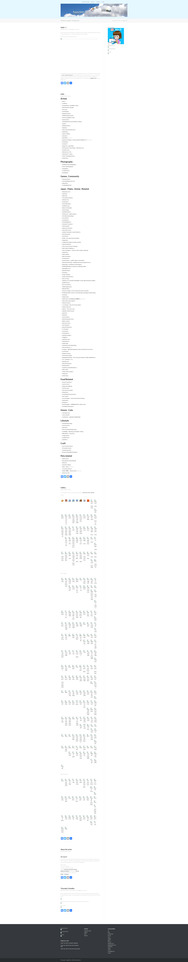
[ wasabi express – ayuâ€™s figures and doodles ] (73, 260)
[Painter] (81, 726)
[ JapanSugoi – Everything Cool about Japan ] (72, 264)
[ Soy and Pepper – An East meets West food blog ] (73, 398)
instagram (66, 874)
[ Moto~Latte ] (65, 369)
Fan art (109, 935)
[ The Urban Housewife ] (67, 390)
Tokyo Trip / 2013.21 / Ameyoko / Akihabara (69, 943)
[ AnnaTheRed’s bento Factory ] (69, 394)
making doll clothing (72, 869)
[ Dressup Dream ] (66, 179)
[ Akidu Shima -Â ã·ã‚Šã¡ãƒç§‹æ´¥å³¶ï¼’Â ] (71, 299)
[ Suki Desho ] (65, 236)
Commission (110, 934)
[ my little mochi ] (65, 437)
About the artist (66, 849)
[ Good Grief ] (65, 331)
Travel (109, 949)
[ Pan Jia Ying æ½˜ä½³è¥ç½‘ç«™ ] (79, 140)
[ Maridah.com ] (65, 361)
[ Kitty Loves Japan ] (66, 256)
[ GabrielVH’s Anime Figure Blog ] (69, 345)
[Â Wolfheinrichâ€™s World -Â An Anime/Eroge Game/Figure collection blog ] (79, 292)
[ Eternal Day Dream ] (66, 363)
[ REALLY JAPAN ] (65, 254)
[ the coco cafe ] (65, 278)
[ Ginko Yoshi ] (65, 458)
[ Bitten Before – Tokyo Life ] (68, 433)
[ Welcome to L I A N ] (66, 152)
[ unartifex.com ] (65, 150)
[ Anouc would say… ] (66, 347)
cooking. (77, 871)
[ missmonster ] (65, 119)
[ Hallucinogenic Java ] (67, 286)
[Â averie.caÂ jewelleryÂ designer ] (69, 452)
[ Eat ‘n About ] (65, 396)
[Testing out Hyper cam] (81, 588)
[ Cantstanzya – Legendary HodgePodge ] (71, 417)
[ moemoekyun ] (65, 333)
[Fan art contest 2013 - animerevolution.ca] (73, 501)
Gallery (63, 487)
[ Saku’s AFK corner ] (66, 230)
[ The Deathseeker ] (66, 203)
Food (109, 937)
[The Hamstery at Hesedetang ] (69, 460)
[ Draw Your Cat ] (65, 473)
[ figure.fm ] (64, 195)
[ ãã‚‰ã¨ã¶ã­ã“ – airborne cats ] (69, 470)
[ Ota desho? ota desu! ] (67, 224)
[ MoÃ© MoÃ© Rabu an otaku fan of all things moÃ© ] (74, 266)
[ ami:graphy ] (65, 168)
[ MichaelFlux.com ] (66, 268)
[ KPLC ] (63, 101)
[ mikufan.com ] (65, 199)
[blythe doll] (95, 669)
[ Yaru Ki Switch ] (65, 317)
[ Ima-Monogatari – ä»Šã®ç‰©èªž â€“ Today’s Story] (73, 404)
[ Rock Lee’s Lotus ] (66, 323)
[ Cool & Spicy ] (65, 351)
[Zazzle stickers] (84, 581)
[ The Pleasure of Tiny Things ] (68, 148)
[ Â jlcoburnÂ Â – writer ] (67, 154)
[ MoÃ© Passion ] (66, 282)
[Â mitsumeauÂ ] (65, 365)
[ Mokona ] (64, 462)
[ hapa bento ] (65, 400)
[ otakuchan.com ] (66, 339)
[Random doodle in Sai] (95, 581)
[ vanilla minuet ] (65, 435)
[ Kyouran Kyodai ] (66, 234)
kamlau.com (65, 940)
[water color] (81, 653)
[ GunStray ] (64, 272)
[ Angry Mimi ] (65, 240)
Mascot (85, 935)
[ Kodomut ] (64, 294)
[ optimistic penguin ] (66, 335)
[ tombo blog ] (65, 343)
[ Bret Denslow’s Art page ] (68, 107)
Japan (109, 940)
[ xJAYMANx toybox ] (66, 212)
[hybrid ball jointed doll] (77, 654)
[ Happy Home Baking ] (67, 386)
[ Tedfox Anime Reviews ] (67, 276)
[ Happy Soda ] (65, 296)
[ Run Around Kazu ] (66, 284)
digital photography (65, 871)
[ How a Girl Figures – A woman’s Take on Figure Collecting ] (75, 250)
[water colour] (95, 754)
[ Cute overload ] (65, 415)
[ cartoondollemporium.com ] (68, 181)
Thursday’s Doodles (67, 888)
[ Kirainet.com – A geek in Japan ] (69, 214)
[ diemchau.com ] (80, 148)
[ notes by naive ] (66, 425)
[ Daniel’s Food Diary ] (67, 382)
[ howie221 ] (64, 144)
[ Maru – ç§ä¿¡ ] (65, 466)
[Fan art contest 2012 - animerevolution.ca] (95, 511)
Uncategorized (72, 29)
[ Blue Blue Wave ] (66, 270)
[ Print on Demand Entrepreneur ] (69, 429)
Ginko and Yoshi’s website (88, 492)
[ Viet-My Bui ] (65, 142)
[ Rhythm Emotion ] (66, 125)
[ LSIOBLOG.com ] (66, 206)
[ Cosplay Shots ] (65, 170)
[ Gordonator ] (65, 201)
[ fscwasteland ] (65, 105)
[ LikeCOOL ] (64, 427)
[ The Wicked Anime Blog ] (67, 216)
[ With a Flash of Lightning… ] (68, 248)
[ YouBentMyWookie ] (67, 185)
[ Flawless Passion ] (66, 353)
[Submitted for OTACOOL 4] (77, 589)
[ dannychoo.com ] (66, 191)
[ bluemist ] (64, 315)
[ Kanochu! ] (64, 136)
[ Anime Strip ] (65, 375)
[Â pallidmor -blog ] (74, 105)
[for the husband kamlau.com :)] (84, 587)
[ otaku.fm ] (64, 193)
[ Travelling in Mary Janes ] (68, 406)
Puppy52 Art (68, 960)
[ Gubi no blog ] (65, 210)
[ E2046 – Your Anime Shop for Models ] (70, 238)
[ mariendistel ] (65, 111)
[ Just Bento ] (65, 402)
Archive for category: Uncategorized (70, 20)
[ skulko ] (64, 123)
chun (78, 29)
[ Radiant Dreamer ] (66, 113)
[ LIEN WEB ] (64, 138)
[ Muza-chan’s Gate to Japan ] (68, 301)
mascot (109, 942)
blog (109, 932)
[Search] (106, 2)
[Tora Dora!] (62, 501)
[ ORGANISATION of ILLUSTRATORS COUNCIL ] (72, 121)
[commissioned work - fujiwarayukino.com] (81, 501)
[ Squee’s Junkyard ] (66, 244)
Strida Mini (110, 946)
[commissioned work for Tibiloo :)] (88, 517)
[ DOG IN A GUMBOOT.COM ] (68, 117)
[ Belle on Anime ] (66, 321)
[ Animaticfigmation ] (66, 222)
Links (62, 94)
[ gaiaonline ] (65, 183)
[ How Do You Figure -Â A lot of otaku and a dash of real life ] (75, 290)
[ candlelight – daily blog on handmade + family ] (72, 431)
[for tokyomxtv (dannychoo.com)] (62, 531)
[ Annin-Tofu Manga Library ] (68, 156)
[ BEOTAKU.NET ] (65, 288)
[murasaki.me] (70, 516)
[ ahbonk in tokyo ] (66, 303)
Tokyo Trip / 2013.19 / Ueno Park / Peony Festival (70, 948)
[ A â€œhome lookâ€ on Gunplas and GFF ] (71, 242)
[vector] (70, 666)
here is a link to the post (67, 75)
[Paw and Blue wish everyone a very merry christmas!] (73, 587)
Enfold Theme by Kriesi (76, 960)
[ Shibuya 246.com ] (66, 307)
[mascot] (88, 589)
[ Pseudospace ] (65, 258)
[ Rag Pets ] (64, 127)
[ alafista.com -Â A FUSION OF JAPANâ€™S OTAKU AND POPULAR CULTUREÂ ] (78, 280)
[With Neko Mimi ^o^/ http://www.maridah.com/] (62, 516)
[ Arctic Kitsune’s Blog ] (67, 355)
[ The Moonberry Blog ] (67, 423)
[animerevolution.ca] (77, 501)
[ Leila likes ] (64, 439)
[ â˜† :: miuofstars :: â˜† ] (67, 359)
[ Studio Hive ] (65, 158)
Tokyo (109, 948)
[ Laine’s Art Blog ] (66, 133)
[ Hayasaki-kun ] (65, 341)
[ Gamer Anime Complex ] (67, 371)
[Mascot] (92, 586)
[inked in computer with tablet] (91, 800)
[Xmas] (73, 625)
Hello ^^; (64, 27)
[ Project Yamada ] (66, 274)
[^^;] (81, 518)
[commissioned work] (84, 501)
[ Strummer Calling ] (66, 464)
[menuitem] (85, 2)
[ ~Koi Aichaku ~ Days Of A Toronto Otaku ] (71, 305)
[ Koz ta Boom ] (65, 218)
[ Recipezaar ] (65, 392)
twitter (62, 874)
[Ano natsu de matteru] (66, 501)
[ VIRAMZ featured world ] (67, 115)
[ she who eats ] (65, 388)
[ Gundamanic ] (65, 220)
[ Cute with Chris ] (66, 413)
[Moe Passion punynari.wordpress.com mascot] (66, 530)
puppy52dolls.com (112, 945)
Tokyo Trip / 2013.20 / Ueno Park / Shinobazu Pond (70, 946)
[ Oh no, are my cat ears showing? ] (70, 246)
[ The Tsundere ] (65, 325)
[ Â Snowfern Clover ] (66, 448)
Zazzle (109, 953)
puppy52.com (93, 78)
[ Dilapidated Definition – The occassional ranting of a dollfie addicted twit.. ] (79, 357)
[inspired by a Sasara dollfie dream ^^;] (84, 516)
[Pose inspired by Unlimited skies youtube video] (84, 540)
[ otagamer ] (64, 337)
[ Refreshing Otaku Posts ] (68, 319)
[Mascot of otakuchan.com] (73, 528)
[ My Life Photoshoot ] (67, 327)
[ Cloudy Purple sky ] (66, 450)
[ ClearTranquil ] (65, 226)
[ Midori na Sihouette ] (67, 208)
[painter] (81, 702)
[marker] (92, 747)
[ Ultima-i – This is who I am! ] (68, 309)
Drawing (66, 869)
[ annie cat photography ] (67, 166)
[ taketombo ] (65, 131)
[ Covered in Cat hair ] (67, 468)
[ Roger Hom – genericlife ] (68, 146)
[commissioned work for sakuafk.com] (62, 613)
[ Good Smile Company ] (67, 197)
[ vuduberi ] (64, 103)
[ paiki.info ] (64, 313)
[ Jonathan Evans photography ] (69, 164)
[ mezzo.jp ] (64, 109)
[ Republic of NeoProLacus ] (68, 311)
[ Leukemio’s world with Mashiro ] (69, 367)
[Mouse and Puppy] (88, 581)
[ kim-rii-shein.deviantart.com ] (68, 129)
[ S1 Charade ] (65, 329)
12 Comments (72, 890)
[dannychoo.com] (88, 501)
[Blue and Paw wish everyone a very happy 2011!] (70, 588)
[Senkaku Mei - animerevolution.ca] (70, 501)
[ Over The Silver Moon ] (67, 446)
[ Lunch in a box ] (65, 384)
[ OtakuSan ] (65, 373)
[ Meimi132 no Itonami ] (67, 228)
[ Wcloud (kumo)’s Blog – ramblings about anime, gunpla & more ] (76, 262)
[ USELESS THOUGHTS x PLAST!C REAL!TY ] (71, 232)
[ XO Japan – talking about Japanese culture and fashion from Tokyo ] (77, 349)
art (108, 931)
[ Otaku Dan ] (65, 252)
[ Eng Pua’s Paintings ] (67, 140)
